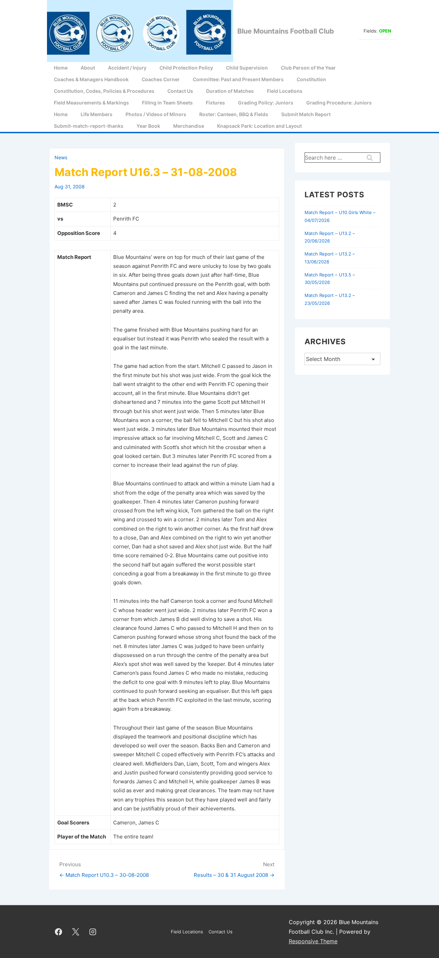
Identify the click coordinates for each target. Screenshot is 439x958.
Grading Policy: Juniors (265, 102)
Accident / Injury (127, 68)
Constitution (311, 79)
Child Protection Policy (186, 68)
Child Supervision (247, 68)
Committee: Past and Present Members (238, 79)
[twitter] (75, 931)
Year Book (148, 126)
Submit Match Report (306, 114)
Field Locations (284, 91)
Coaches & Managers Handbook (91, 79)
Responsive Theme (313, 941)
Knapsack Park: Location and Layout (259, 126)
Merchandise (188, 126)
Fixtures (215, 102)
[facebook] (58, 931)
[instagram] (92, 931)
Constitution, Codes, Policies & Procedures (104, 91)
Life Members (96, 114)
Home (61, 68)
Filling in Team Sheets (167, 102)
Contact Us (180, 91)
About (88, 68)
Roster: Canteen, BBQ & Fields (233, 114)
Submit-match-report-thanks (88, 126)
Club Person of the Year (308, 68)
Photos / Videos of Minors (156, 114)
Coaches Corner (161, 79)
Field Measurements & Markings (91, 102)
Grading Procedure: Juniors (339, 102)
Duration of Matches (230, 91)
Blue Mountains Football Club (285, 31)
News (61, 157)
